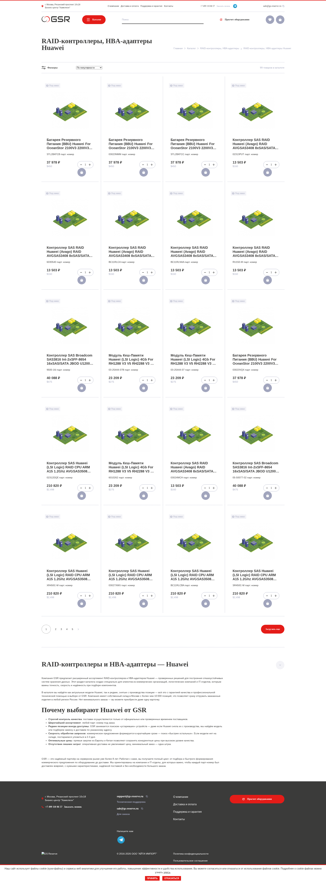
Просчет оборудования (237, 19)
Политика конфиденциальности (191, 853)
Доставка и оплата (130, 6)
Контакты (168, 6)
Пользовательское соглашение (190, 860)
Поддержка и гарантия (151, 6)
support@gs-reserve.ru (130, 796)
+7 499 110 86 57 (53, 807)
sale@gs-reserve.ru (272, 6)
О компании (113, 6)
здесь (167, 872)
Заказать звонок (223, 6)
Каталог (96, 19)
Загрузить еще (273, 629)
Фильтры (52, 67)
